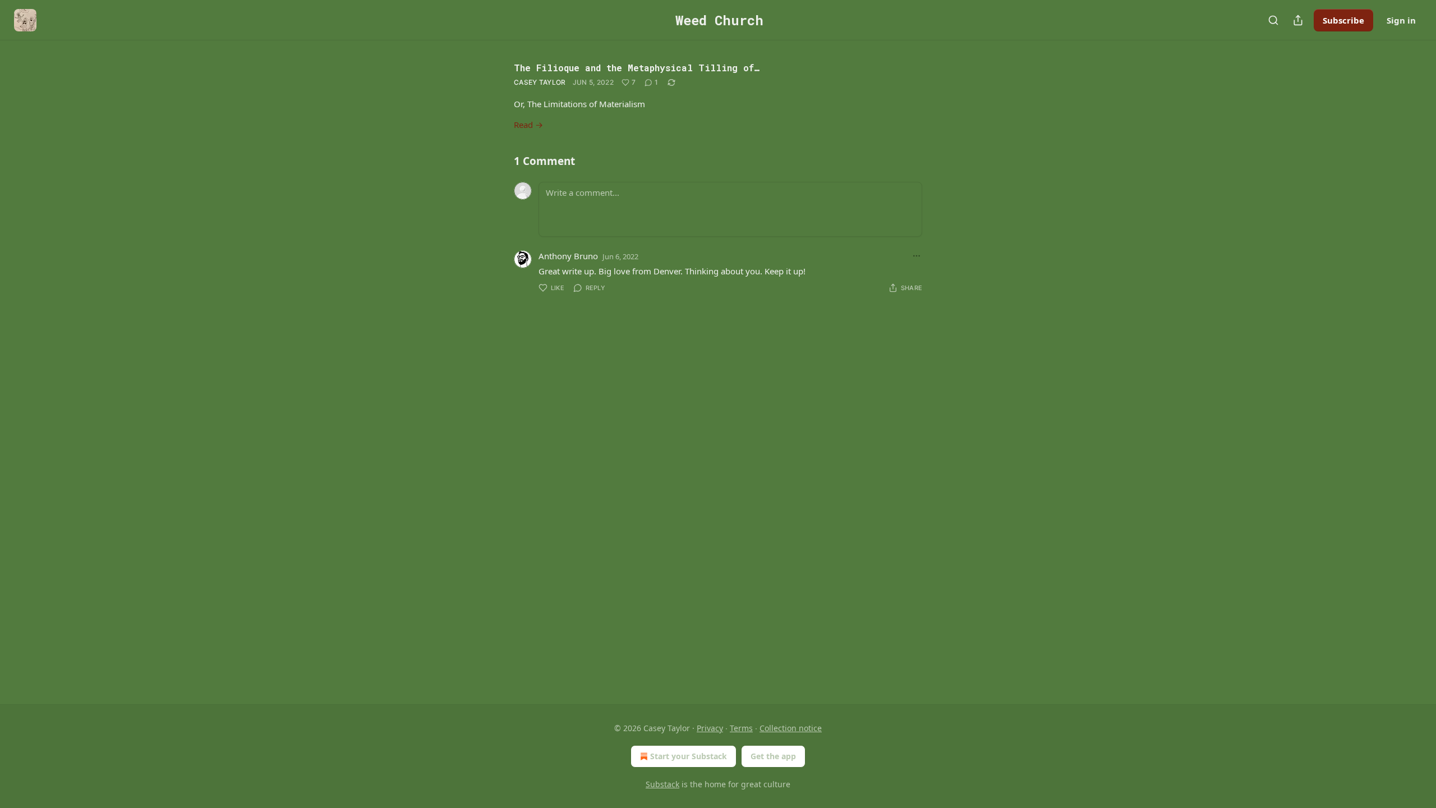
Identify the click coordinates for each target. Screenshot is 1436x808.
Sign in (1401, 20)
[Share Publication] (1298, 20)
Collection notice (791, 728)
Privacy (710, 728)
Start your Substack (688, 756)
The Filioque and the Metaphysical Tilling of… (637, 68)
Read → (528, 124)
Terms (741, 728)
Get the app (773, 756)
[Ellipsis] (917, 256)
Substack (662, 784)
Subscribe (1343, 20)
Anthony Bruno (568, 255)
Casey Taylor (540, 82)
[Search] (1273, 20)
